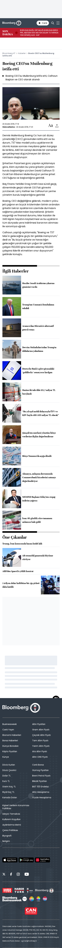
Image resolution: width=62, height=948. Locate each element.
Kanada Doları (9, 797)
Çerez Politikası (10, 830)
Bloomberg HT (8, 53)
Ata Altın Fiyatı (39, 751)
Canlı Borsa (38, 764)
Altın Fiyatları (38, 724)
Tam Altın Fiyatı (40, 740)
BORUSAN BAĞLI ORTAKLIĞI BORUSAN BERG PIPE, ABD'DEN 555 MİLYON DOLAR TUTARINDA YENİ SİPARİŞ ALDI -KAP (39, 32)
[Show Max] (45, 899)
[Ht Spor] (29, 890)
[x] (3, 875)
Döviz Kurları (8, 764)
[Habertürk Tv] (19, 890)
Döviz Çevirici (9, 770)
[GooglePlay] (26, 860)
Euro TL (6, 781)
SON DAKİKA (7, 33)
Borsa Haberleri (10, 740)
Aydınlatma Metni (11, 824)
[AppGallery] (42, 860)
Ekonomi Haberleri (11, 735)
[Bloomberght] (11, 23)
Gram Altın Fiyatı (40, 729)
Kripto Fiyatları (9, 751)
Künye (5, 756)
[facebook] (11, 875)
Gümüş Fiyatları (40, 770)
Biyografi (6, 835)
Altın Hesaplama (40, 792)
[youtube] (27, 875)
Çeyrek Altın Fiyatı (41, 735)
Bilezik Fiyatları (39, 781)
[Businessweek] (14, 899)
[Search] (52, 23)
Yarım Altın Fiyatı (41, 745)
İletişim (6, 841)
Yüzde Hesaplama (41, 797)
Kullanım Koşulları (11, 819)
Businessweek (9, 724)
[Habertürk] (7, 890)
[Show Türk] (38, 899)
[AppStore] (9, 860)
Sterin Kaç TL (9, 786)
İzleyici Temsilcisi (11, 813)
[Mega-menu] (58, 23)
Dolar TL (6, 775)
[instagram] (18, 875)
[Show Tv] (31, 899)
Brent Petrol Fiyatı (41, 775)
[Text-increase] (50, 125)
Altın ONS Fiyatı (40, 756)
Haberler (22, 53)
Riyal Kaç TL (8, 792)
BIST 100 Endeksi (40, 786)
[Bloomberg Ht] (44, 890)
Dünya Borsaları (10, 745)
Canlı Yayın (8, 729)
